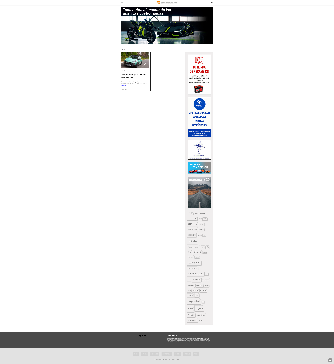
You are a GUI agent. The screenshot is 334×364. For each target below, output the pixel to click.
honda (190, 257)
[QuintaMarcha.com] (167, 2)
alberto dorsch (192, 219)
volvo (200, 320)
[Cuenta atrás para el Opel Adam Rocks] (135, 60)
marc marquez (192, 268)
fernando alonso (193, 247)
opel (189, 290)
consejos (192, 235)
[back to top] (330, 360)
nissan (207, 285)
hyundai (197, 257)
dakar (200, 235)
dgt (204, 235)
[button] (199, 75)
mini (207, 274)
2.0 (192, 213)
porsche (203, 290)
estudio (193, 241)
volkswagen (192, 320)
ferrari (203, 247)
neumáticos (199, 285)
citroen (201, 224)
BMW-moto (192, 224)
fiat (208, 247)
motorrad (205, 280)
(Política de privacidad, (186, 338)
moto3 (189, 280)
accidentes (200, 213)
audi (200, 219)
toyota (199, 308)
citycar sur (192, 229)
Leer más (123, 85)
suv (203, 301)
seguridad (194, 301)
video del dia (201, 315)
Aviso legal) (192, 338)
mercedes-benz (196, 274)
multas (191, 285)
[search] (212, 3)
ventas (191, 315)
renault (190, 295)
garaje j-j (205, 252)
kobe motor (194, 262)
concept (201, 229)
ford (189, 252)
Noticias (124, 70)
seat (196, 295)
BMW (205, 219)
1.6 (188, 213)
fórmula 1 (197, 252)
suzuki (190, 309)
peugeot (195, 290)
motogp (196, 279)
